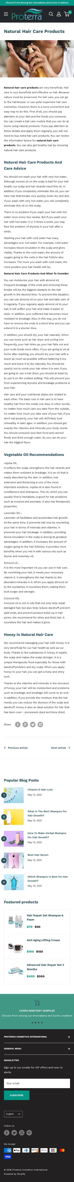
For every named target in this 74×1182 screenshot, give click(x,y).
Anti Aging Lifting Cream (43, 940)
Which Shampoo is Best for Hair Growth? (48, 878)
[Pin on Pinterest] (25, 724)
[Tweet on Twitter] (33, 724)
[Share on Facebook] (18, 724)
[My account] (59, 14)
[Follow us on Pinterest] (29, 1132)
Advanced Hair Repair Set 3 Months (45, 967)
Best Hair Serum (38, 854)
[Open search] (51, 14)
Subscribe (16, 1095)
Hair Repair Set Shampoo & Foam (45, 917)
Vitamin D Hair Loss (40, 789)
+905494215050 (26, 1015)
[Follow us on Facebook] (6, 1132)
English (10, 1114)
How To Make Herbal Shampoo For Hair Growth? (47, 835)
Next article (58, 747)
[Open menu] (6, 14)
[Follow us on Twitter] (14, 1132)
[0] (66, 14)
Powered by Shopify (14, 1174)
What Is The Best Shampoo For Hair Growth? (47, 813)
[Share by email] (40, 724)
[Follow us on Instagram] (21, 1132)
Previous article (18, 747)
